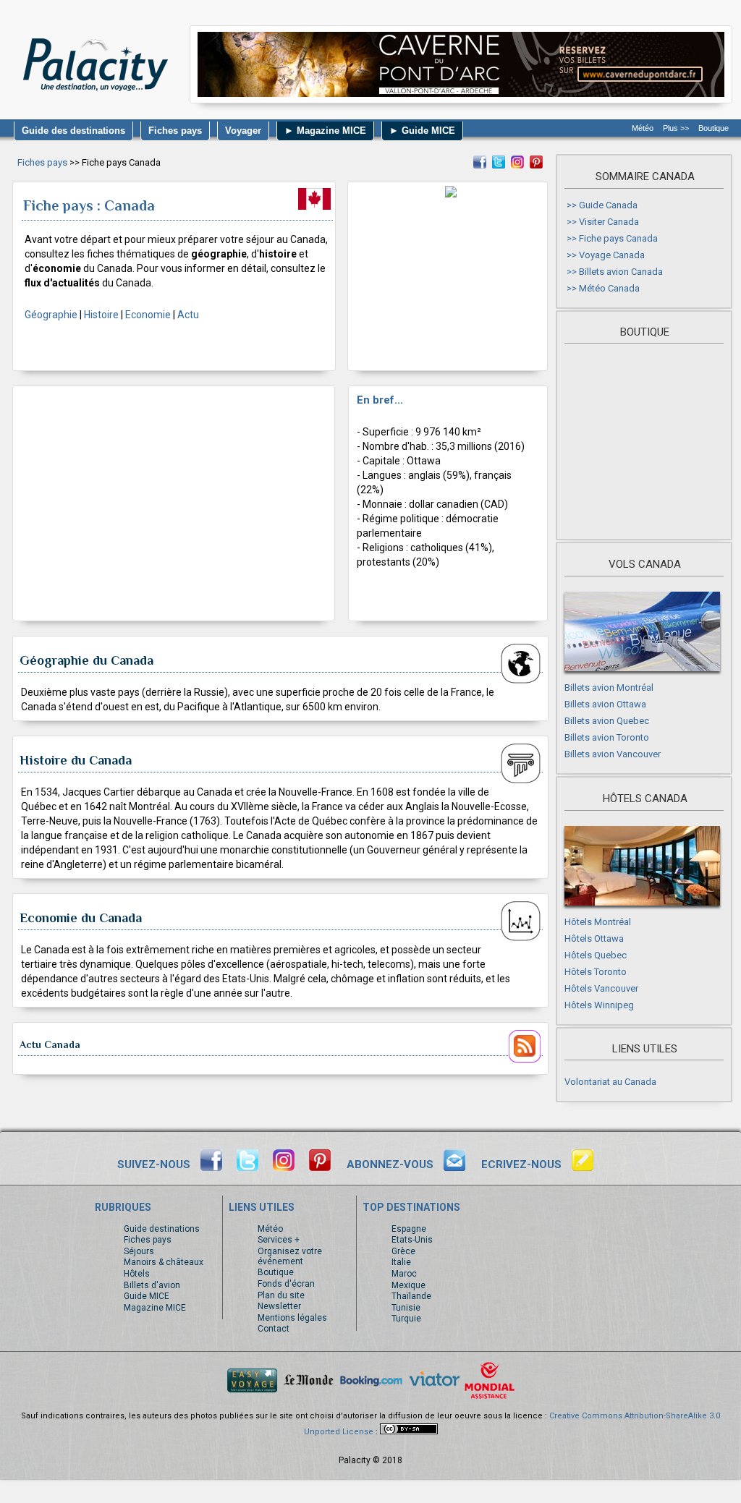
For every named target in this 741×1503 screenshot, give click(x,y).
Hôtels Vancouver (601, 988)
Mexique (408, 1285)
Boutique (713, 128)
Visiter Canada (609, 221)
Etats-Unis (412, 1240)
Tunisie (405, 1308)
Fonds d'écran (286, 1284)
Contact (273, 1329)
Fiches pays (42, 162)
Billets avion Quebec (606, 720)
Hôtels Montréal (597, 921)
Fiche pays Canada (618, 238)
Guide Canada (608, 205)
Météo (642, 128)
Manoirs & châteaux (163, 1262)
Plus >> (676, 128)
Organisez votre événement (290, 1256)
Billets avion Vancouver (612, 754)
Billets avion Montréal (608, 687)
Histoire (101, 314)
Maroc (404, 1274)
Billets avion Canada (621, 271)
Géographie (51, 314)
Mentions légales (292, 1318)
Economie (148, 314)
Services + (279, 1240)
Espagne (408, 1229)
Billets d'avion (152, 1285)
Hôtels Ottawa (594, 938)
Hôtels (137, 1274)
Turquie (406, 1318)
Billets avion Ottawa (605, 704)
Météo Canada (609, 288)
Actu (188, 314)
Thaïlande (411, 1296)
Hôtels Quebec (595, 955)
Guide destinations (162, 1229)
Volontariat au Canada (610, 1081)
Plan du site (281, 1295)
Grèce (403, 1251)
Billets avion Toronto (606, 737)
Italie (401, 1262)
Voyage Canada (612, 255)
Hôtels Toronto (595, 971)
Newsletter (279, 1306)
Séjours (139, 1251)
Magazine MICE (155, 1308)
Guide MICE (146, 1296)
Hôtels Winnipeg (599, 1005)
